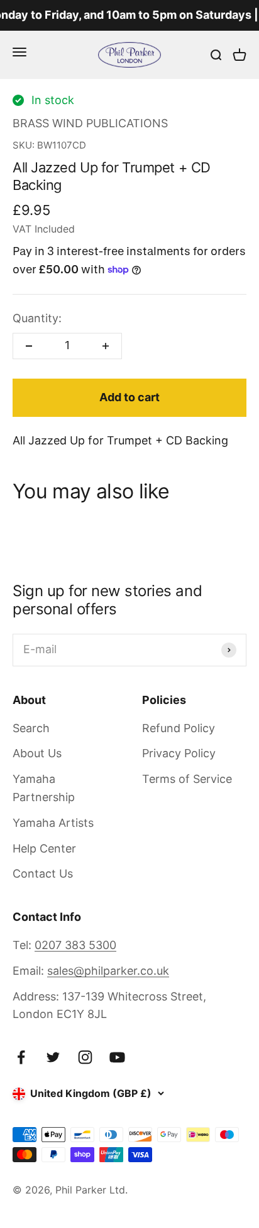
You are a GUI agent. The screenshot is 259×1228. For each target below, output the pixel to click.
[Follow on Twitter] (53, 1057)
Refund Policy (178, 728)
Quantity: (37, 318)
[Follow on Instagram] (85, 1057)
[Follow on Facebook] (21, 1057)
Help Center (44, 848)
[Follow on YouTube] (117, 1057)
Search (31, 728)
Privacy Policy (179, 753)
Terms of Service (187, 778)
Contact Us (43, 873)
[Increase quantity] (105, 346)
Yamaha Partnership (44, 788)
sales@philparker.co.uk (108, 970)
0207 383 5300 (75, 945)
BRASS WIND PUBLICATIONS (90, 123)
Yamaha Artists (53, 822)
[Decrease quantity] (29, 346)
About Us (37, 753)
